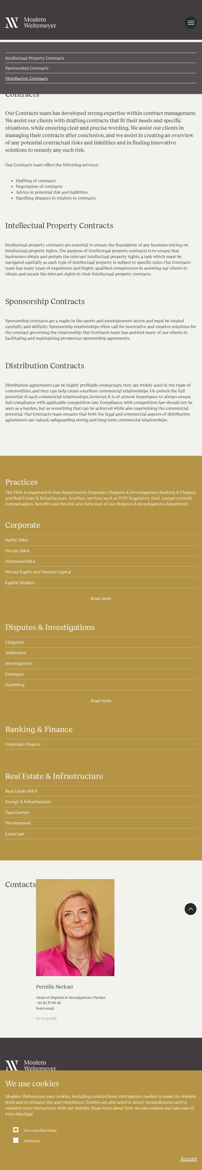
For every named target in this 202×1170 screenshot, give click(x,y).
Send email (45, 1008)
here (28, 1113)
